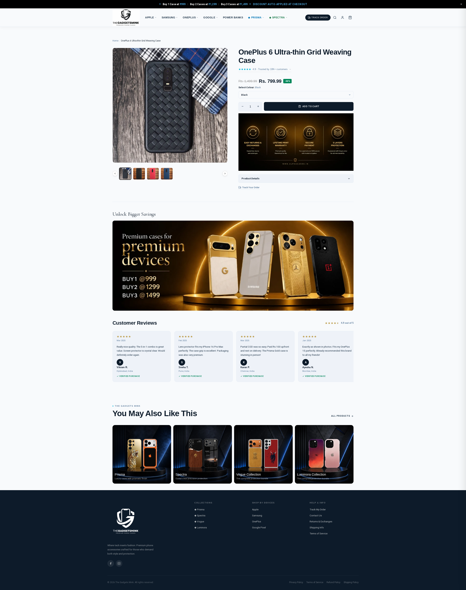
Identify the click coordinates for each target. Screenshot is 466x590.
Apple (149, 17)
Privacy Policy (296, 582)
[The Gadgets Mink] (126, 17)
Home (115, 40)
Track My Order (318, 509)
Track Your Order (250, 187)
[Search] (334, 17)
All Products (340, 416)
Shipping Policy (351, 582)
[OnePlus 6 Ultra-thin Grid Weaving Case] (125, 174)
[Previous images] (115, 173)
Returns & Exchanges (321, 521)
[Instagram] (119, 563)
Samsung (168, 17)
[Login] (342, 17)
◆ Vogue (199, 521)
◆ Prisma (254, 17)
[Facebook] (110, 563)
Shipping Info (317, 527)
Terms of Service (318, 533)
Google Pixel (259, 527)
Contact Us (316, 515)
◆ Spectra (277, 17)
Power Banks (233, 17)
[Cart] (350, 17)
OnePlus (189, 17)
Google (209, 17)
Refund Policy (333, 582)
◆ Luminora (200, 527)
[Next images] (225, 173)
